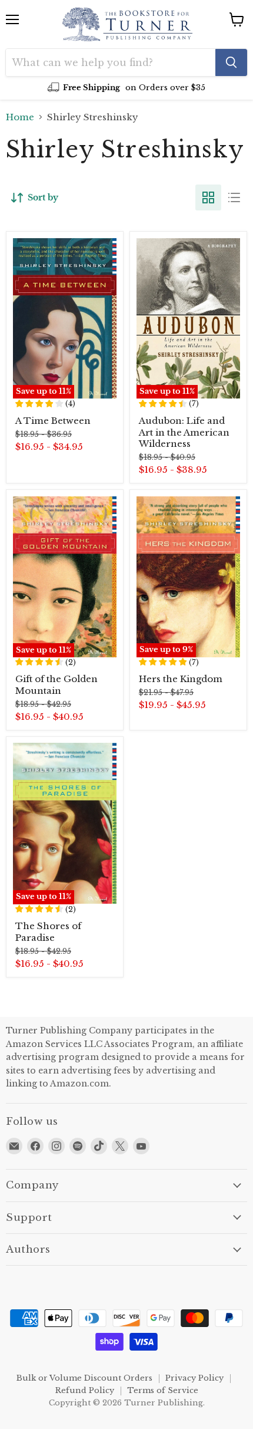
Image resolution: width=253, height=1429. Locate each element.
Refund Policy (84, 1390)
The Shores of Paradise (48, 931)
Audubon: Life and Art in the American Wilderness (184, 432)
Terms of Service (162, 1390)
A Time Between (53, 420)
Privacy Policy (194, 1378)
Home (20, 117)
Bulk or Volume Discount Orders (84, 1378)
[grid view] (208, 197)
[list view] (234, 197)
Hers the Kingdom (180, 678)
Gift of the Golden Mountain (56, 684)
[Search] (231, 62)
